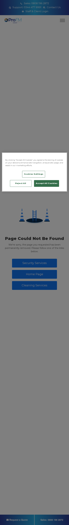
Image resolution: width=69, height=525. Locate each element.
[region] (34, 172)
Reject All (20, 183)
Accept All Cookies (46, 183)
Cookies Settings (33, 174)
